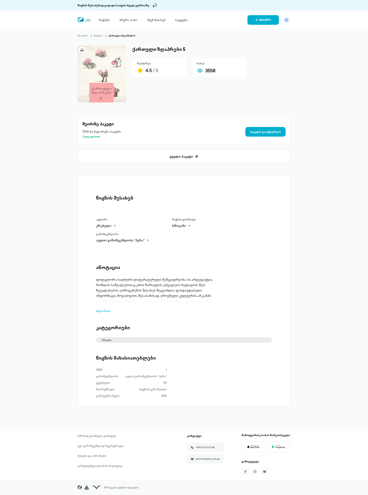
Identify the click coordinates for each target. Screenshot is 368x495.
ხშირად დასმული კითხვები (97, 436)
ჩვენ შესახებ (156, 20)
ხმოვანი (107, 340)
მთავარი (83, 35)
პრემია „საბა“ (128, 20)
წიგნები (104, 20)
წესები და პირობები (92, 456)
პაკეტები (181, 20)
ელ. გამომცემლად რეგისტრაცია (101, 446)
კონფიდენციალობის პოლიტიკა (100, 466)
